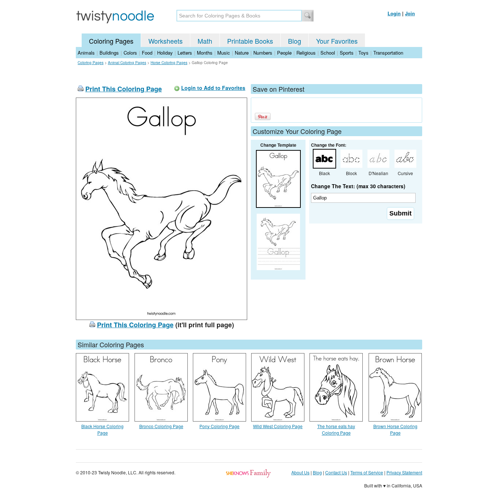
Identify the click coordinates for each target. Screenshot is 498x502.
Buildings (109, 52)
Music (223, 52)
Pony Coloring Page (219, 426)
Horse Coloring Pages (169, 62)
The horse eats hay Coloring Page (336, 429)
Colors (130, 52)
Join (410, 13)
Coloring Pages (111, 41)
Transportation (388, 52)
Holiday (165, 52)
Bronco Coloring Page (161, 426)
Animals (86, 52)
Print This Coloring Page (123, 89)
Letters (185, 52)
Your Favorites (337, 41)
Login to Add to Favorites (213, 87)
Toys (363, 52)
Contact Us (336, 472)
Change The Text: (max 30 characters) (358, 186)
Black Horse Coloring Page (102, 429)
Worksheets (165, 41)
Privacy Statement (404, 472)
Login (394, 13)
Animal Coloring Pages (127, 62)
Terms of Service (366, 472)
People (284, 52)
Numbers (262, 52)
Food (147, 52)
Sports (347, 52)
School (327, 52)
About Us (300, 472)
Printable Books (250, 41)
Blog (294, 41)
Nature (242, 52)
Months (205, 52)
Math (205, 41)
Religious (306, 52)
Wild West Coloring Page (278, 426)
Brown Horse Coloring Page (395, 429)
